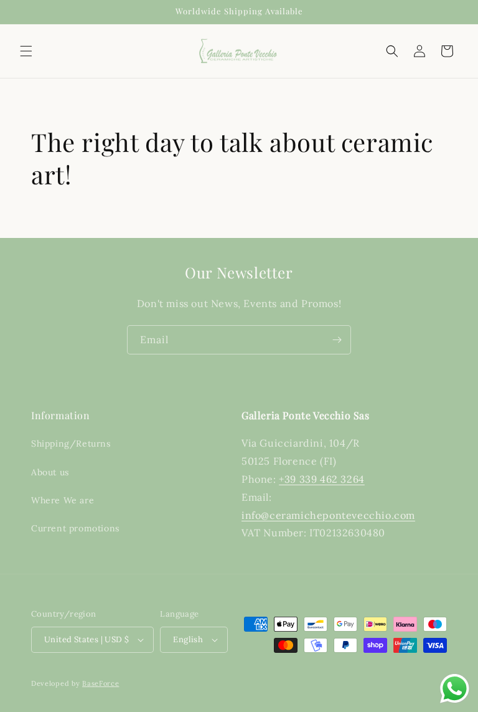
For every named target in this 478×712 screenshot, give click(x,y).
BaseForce (100, 683)
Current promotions (75, 528)
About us (50, 472)
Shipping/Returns (71, 443)
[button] (26, 51)
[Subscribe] (336, 339)
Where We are (62, 500)
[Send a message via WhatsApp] (455, 689)
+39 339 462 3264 (322, 479)
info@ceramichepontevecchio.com (328, 515)
